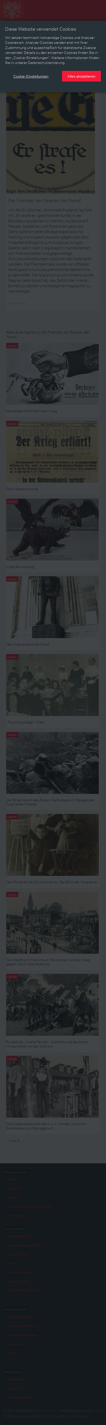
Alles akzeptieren (81, 76)
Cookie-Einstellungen (30, 76)
